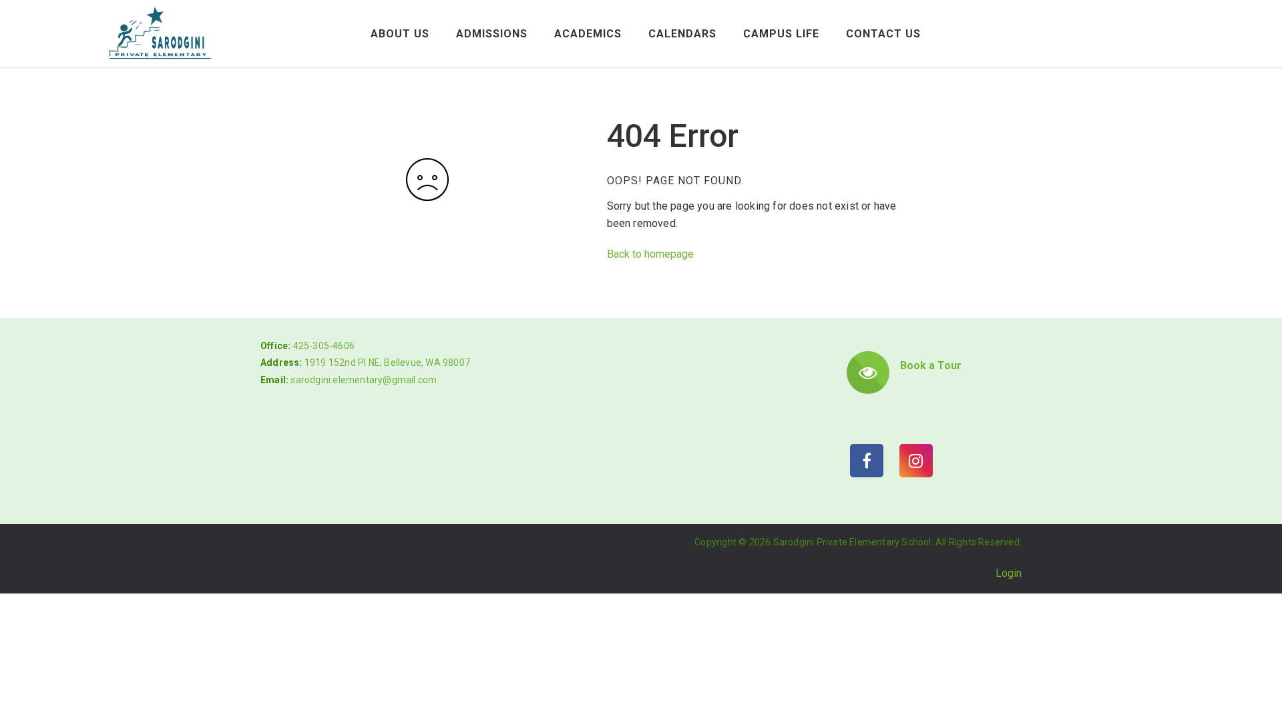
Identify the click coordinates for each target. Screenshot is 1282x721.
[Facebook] (866, 460)
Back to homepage (650, 254)
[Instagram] (916, 460)
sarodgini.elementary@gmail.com (363, 380)
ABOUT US (400, 33)
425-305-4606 (324, 345)
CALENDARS (682, 33)
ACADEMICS (588, 33)
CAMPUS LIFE (781, 33)
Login (1009, 573)
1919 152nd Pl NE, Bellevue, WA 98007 (387, 362)
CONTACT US (883, 33)
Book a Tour (931, 365)
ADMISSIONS (491, 33)
